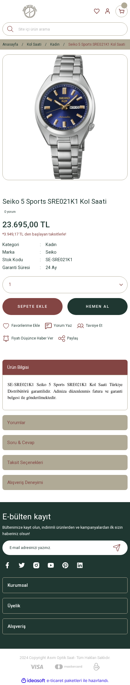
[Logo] (29, 11)
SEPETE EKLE (32, 306)
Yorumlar (16, 422)
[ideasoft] (33, 680)
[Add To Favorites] (21, 326)
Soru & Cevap (20, 442)
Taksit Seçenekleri (25, 462)
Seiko (51, 252)
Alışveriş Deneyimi (25, 482)
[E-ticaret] (64, 680)
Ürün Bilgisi (18, 367)
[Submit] (117, 548)
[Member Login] (108, 11)
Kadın (51, 244)
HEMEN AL (97, 306)
